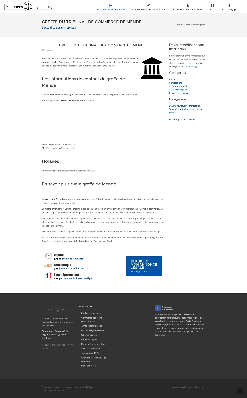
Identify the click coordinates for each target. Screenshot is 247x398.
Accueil (180, 25)
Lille (173, 324)
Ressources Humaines (180, 93)
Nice (198, 324)
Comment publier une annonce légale (91, 319)
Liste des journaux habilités (182, 119)
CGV (44, 390)
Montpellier (189, 324)
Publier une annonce (91, 313)
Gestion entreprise (178, 89)
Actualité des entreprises (195, 25)
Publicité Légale (89, 339)
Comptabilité (175, 82)
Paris (188, 321)
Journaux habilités (90, 353)
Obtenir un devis (89, 334)
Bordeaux (196, 321)
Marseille (159, 324)
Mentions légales (56, 390)
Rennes (165, 328)
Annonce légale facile (91, 325)
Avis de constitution (90, 348)
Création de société (178, 86)
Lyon (167, 324)
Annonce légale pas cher (93, 330)
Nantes (179, 324)
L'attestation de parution (93, 344)
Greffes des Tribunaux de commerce (93, 359)
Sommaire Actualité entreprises (184, 105)
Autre (172, 79)
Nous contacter (88, 365)
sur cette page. (191, 66)
